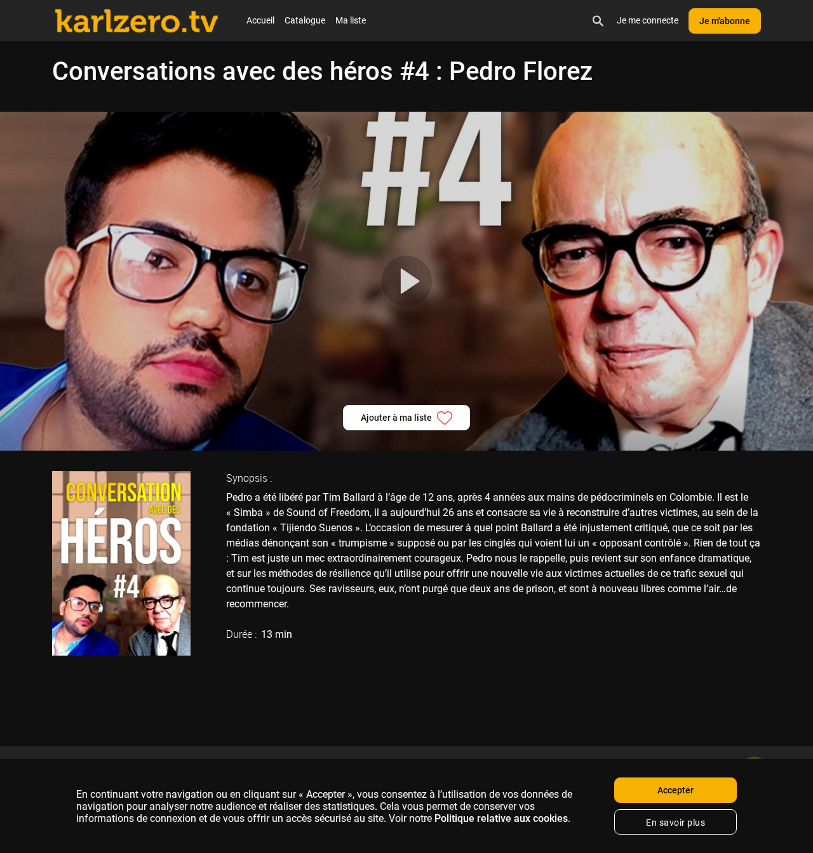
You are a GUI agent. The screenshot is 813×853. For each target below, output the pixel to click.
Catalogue (305, 20)
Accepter (675, 790)
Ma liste (350, 20)
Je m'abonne (724, 21)
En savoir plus (675, 822)
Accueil (260, 20)
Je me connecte (647, 20)
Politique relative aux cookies (501, 818)
